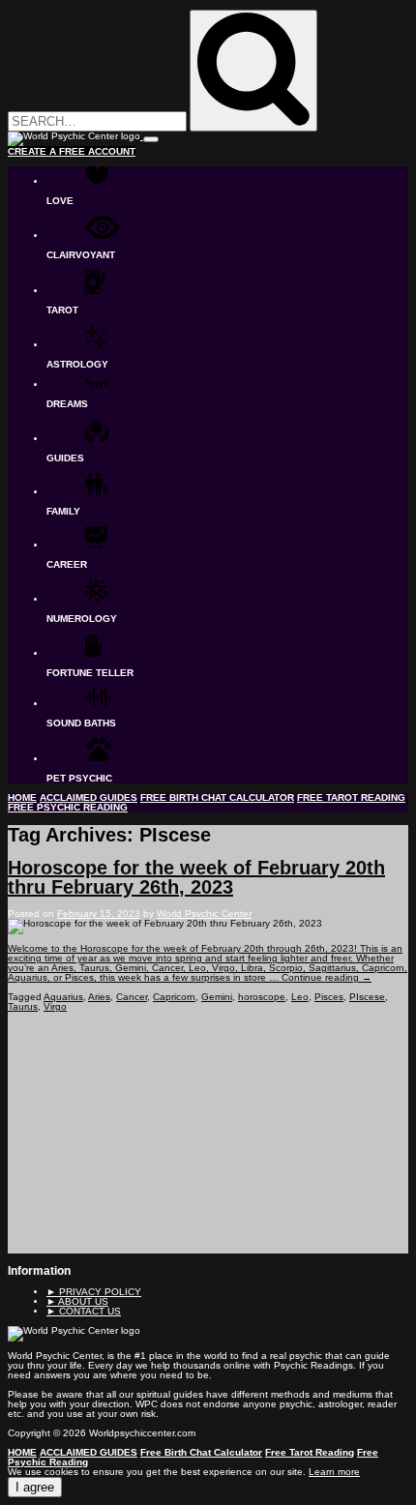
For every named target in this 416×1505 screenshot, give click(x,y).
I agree (34, 1487)
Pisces (328, 996)
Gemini (216, 996)
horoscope (261, 996)
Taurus (23, 1006)
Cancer (131, 996)
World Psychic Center (204, 913)
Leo (300, 996)
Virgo (55, 1006)
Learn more (334, 1471)
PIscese (367, 996)
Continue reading (326, 977)
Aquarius (63, 996)
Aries (99, 996)
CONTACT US (83, 1311)
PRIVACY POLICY (93, 1291)
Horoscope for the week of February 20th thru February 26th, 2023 (196, 877)
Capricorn (174, 996)
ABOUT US (77, 1301)
